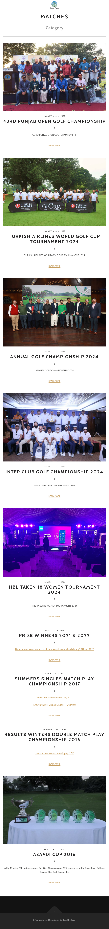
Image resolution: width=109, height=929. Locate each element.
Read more (55, 145)
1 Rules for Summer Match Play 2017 (54, 697)
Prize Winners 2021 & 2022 (54, 635)
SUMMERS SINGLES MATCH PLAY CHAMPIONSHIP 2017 (54, 681)
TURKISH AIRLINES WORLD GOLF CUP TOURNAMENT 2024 (54, 238)
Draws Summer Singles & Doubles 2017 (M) (54, 704)
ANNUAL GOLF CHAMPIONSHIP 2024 (54, 356)
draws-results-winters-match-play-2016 (54, 753)
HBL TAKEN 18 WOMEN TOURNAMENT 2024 (54, 589)
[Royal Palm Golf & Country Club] (54, 5)
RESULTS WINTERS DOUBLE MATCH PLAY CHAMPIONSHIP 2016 (54, 737)
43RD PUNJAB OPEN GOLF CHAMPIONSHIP (54, 121)
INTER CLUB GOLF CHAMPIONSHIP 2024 (54, 471)
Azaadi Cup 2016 (54, 854)
